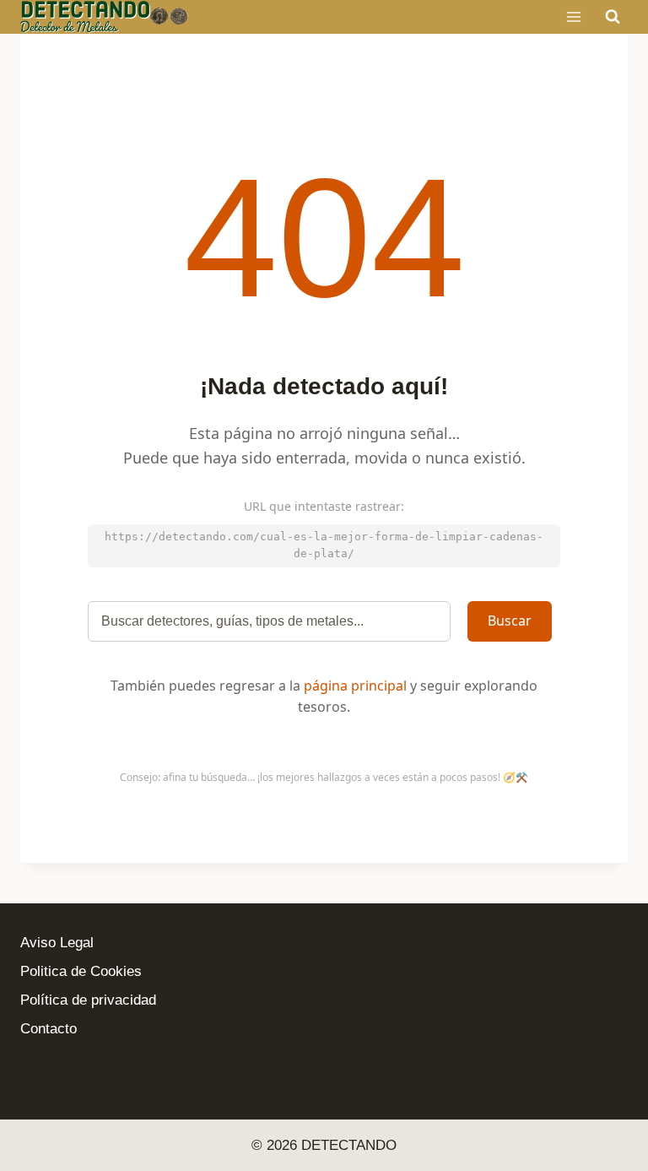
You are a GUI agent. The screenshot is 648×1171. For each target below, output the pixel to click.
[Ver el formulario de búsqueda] (612, 17)
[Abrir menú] (573, 16)
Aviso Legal (57, 943)
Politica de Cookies (81, 971)
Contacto (48, 1029)
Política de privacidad (88, 1000)
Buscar (510, 620)
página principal (355, 685)
